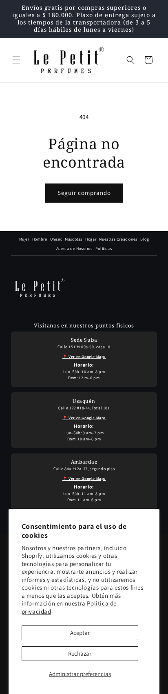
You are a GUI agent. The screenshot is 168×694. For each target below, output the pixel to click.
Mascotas (73, 239)
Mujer (24, 239)
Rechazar (79, 653)
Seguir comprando (84, 193)
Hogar (90, 239)
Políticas (103, 248)
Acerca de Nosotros (74, 248)
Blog (144, 239)
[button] (16, 60)
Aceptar (80, 633)
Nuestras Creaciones (118, 239)
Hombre (39, 239)
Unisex (56, 239)
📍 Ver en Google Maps (84, 356)
